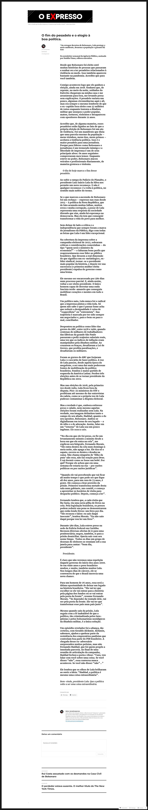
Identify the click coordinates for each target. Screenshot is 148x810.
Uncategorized (45, 53)
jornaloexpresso (46, 49)
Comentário (100, 754)
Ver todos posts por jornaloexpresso (74, 721)
